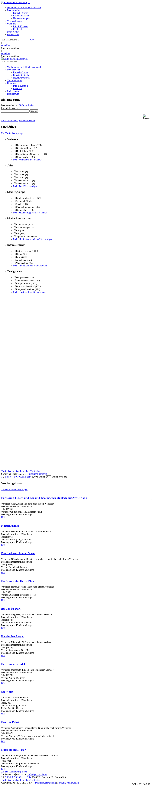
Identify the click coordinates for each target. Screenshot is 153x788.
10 (18, 476)
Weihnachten (22, 263)
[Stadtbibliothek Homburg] (14, 2)
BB (17, 233)
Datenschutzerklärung (45, 782)
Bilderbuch (21, 227)
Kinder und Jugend (25, 198)
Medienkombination (25, 207)
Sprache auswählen (10, 48)
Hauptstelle (21, 277)
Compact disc (22, 210)
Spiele (19, 204)
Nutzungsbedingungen (68, 782)
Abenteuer (21, 260)
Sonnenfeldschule (24, 280)
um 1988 (20, 171)
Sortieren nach (8, 474)
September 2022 (24, 183)
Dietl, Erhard (22, 151)
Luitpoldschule (23, 283)
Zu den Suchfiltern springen (14, 489)
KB (18, 230)
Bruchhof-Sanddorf (25, 286)
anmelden (5, 45)
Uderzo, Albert (23, 157)
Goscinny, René (23, 148)
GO (32, 39)
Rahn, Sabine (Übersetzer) (28, 154)
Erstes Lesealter (23, 251)
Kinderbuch (21, 224)
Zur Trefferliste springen (12, 133)
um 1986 (20, 174)
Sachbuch (20, 201)
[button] (147, 116)
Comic (19, 254)
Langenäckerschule (25, 289)
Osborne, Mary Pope (26, 145)
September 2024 (24, 180)
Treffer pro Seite (59, 476)
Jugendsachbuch (24, 236)
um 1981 (20, 177)
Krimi (19, 257)
